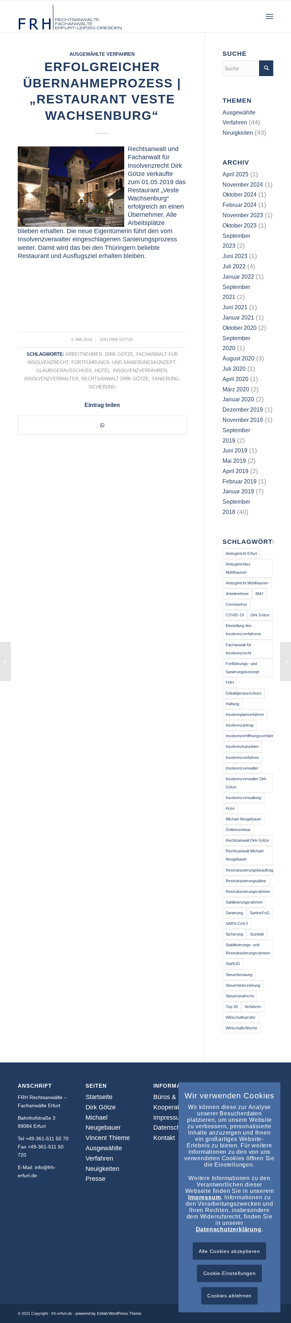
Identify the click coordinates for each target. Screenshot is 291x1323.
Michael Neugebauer (243, 819)
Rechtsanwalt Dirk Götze (115, 378)
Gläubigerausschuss (64, 370)
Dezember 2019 (243, 410)
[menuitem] (269, 16)
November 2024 (243, 185)
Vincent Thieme (108, 1137)
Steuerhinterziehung (243, 985)
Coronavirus (236, 604)
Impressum (169, 1117)
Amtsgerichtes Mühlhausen (238, 568)
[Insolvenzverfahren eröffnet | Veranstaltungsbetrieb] (5, 661)
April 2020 (235, 379)
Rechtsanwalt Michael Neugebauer (244, 855)
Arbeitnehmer (83, 354)
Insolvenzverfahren (140, 370)
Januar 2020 (238, 399)
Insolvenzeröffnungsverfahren (249, 736)
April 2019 (235, 471)
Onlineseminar (238, 829)
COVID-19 (235, 615)
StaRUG (233, 964)
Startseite (99, 1096)
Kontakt (164, 1137)
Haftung (232, 704)
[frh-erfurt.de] (71, 16)
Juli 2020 (234, 369)
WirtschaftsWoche (241, 1028)
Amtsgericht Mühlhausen (247, 583)
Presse (95, 1178)
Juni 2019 (235, 451)
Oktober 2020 (240, 328)
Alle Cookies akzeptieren (229, 1251)
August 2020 (238, 358)
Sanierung (165, 378)
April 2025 (235, 174)
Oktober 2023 (240, 226)
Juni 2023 (235, 256)
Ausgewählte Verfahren (102, 54)
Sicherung (102, 387)
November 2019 (243, 420)
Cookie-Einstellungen (229, 1273)
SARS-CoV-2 (237, 923)
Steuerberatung (239, 975)
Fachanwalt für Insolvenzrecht (238, 649)
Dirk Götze (121, 339)
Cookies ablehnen (229, 1295)
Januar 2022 (238, 277)
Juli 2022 (234, 266)
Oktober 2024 (240, 195)
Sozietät (257, 934)
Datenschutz (171, 1127)
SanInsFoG (260, 913)
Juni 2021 (235, 307)
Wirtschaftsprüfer (241, 1017)
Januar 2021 (238, 318)
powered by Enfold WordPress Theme (108, 1313)
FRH (230, 682)
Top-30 (232, 1007)
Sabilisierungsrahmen (244, 902)
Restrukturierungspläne (246, 881)
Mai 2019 (234, 461)
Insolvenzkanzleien (242, 746)
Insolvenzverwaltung (243, 798)
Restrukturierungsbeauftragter (249, 870)
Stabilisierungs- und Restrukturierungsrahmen (248, 949)
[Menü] (269, 16)
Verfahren (253, 1007)
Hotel (102, 370)
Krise (230, 808)
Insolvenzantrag (239, 725)
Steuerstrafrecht (240, 996)
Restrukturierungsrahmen (248, 891)
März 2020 (236, 389)
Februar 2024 (240, 205)
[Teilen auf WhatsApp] (102, 425)
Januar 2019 (238, 491)
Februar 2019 (240, 481)
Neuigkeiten (238, 133)
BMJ (259, 593)
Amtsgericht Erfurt (241, 553)
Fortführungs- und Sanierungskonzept (123, 362)
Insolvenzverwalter (51, 378)
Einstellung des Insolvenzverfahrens (243, 629)
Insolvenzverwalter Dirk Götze (246, 783)
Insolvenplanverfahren (245, 714)
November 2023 (243, 215)
